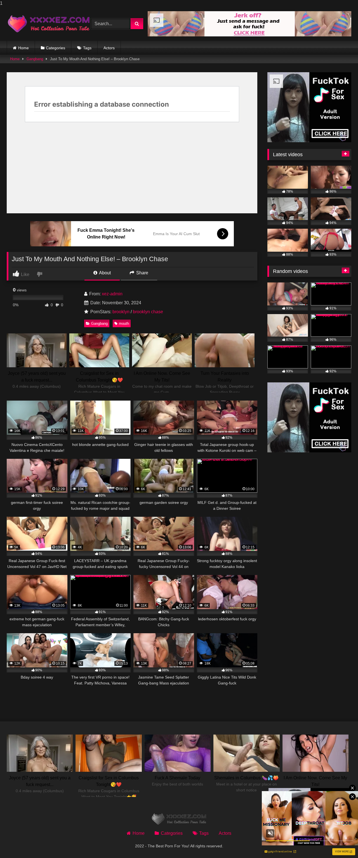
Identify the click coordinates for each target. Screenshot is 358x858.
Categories (55, 48)
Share (141, 272)
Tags (87, 48)
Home (23, 48)
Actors (109, 48)
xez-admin (112, 293)
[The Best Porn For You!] (49, 23)
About (104, 272)
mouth (124, 323)
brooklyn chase (148, 311)
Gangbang (35, 59)
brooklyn (120, 311)
